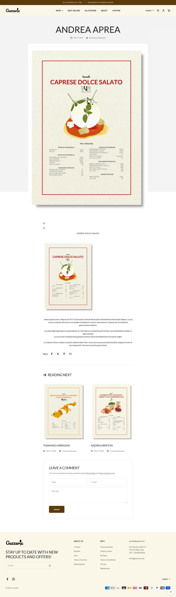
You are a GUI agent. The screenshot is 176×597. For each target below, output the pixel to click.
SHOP (58, 10)
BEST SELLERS (74, 10)
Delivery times (106, 551)
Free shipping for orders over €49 (100, 2)
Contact (77, 547)
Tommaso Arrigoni (56, 445)
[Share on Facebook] (51, 353)
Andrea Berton (102, 445)
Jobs (75, 555)
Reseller (77, 551)
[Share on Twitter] (58, 353)
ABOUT (104, 10)
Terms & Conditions (108, 560)
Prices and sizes (106, 547)
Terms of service (80, 560)
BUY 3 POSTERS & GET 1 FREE (72, 2)
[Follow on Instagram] (13, 579)
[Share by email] (70, 353)
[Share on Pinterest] (64, 353)
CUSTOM (116, 10)
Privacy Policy (91, 473)
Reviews (103, 555)
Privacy (103, 564)
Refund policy (79, 564)
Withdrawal (105, 568)
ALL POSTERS (90, 10)
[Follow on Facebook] (7, 579)
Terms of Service (105, 473)
